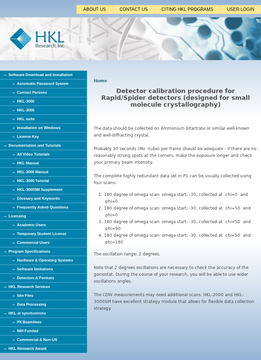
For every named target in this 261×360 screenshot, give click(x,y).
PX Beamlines (29, 322)
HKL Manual (28, 163)
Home (100, 80)
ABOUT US (94, 9)
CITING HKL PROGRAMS (187, 9)
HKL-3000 (25, 101)
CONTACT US (134, 9)
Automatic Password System (43, 84)
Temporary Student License (41, 234)
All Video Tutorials (33, 154)
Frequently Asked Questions (42, 207)
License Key (28, 136)
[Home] (130, 58)
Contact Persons (32, 92)
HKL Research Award (27, 348)
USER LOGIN (240, 9)
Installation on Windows (38, 128)
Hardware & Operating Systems (45, 260)
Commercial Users (33, 242)
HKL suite (26, 119)
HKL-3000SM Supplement (40, 189)
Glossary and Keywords (38, 198)
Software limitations (35, 269)
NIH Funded (27, 331)
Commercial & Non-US (37, 340)
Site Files (25, 295)
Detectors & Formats (35, 278)
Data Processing (31, 304)
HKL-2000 (25, 110)
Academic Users (31, 225)
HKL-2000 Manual (32, 172)
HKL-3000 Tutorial (33, 181)
